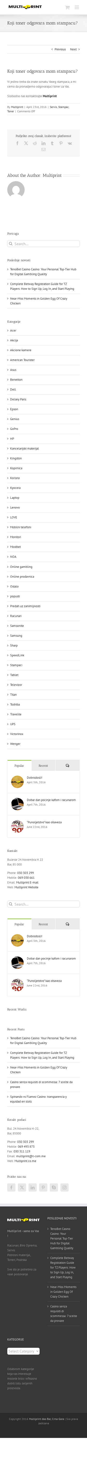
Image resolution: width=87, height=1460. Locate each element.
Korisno (15, 478)
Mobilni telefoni (20, 527)
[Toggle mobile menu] (77, 7)
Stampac (63, 107)
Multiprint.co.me (25, 1161)
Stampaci (16, 665)
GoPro (14, 429)
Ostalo (14, 586)
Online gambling (21, 567)
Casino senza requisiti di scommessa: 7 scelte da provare (63, 1313)
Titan (13, 695)
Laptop (14, 498)
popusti (15, 596)
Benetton (16, 380)
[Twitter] (22, 1187)
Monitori (15, 537)
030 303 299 (25, 873)
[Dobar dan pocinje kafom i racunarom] (17, 800)
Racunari (16, 616)
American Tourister (22, 360)
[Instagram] (64, 1187)
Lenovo (15, 507)
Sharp (14, 645)
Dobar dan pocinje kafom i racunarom (51, 800)
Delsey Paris (18, 399)
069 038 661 (26, 878)
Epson (14, 409)
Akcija (14, 340)
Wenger (15, 744)
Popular (19, 765)
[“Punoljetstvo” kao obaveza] (17, 822)
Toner (10, 111)
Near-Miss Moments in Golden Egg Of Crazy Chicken (63, 1292)
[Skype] (54, 1187)
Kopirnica (16, 468)
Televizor (16, 685)
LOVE (13, 517)
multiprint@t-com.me (31, 1156)
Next (73, 49)
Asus (13, 370)
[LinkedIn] (33, 1187)
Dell (13, 389)
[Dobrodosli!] (17, 778)
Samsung (16, 636)
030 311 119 (22, 1151)
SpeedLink (17, 655)
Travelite (16, 714)
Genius (14, 419)
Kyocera (15, 488)
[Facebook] (11, 1187)
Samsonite (17, 626)
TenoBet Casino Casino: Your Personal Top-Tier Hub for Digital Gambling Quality (61, 1238)
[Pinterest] (43, 1187)
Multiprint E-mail (27, 882)
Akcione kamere (20, 350)
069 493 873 (26, 1147)
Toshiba (15, 704)
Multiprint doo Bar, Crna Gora (46, 1419)
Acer (13, 330)
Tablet (14, 675)
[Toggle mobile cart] (67, 7)
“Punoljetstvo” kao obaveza (44, 822)
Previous (60, 49)
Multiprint (17, 107)
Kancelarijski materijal (24, 448)
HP (12, 439)
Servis (53, 107)
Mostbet (15, 547)
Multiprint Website (26, 887)
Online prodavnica (22, 577)
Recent (43, 765)
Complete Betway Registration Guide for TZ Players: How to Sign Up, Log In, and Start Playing (63, 1267)
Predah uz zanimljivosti (25, 606)
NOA (13, 557)
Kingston (16, 458)
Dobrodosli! (34, 778)
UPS (12, 724)
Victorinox (16, 734)
